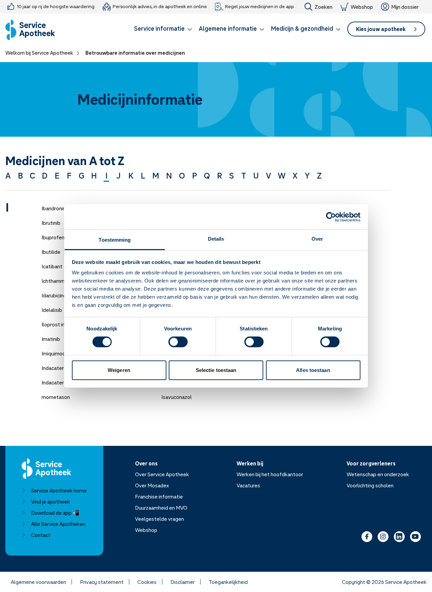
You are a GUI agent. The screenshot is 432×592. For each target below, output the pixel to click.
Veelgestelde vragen (159, 518)
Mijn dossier (404, 6)
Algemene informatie (228, 28)
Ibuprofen (53, 237)
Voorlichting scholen (370, 485)
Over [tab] (317, 239)
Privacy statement (102, 582)
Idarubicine (54, 295)
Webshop (362, 6)
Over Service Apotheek (162, 474)
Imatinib (51, 339)
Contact (41, 535)
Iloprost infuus (58, 324)
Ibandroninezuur (60, 208)
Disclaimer (182, 582)
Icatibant (52, 266)
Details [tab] (216, 239)
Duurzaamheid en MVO (161, 507)
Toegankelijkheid (228, 582)
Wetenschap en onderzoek (378, 474)
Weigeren (119, 370)
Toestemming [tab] (115, 240)
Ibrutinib (51, 222)
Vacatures (248, 485)
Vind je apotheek (50, 501)
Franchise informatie (159, 496)
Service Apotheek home (59, 490)
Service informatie (159, 28)
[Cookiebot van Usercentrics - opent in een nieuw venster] (330, 217)
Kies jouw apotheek (381, 29)
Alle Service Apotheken (58, 524)
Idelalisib (52, 310)
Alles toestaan (313, 370)
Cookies (147, 582)
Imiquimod (53, 353)
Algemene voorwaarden (38, 582)
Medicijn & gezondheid (302, 28)
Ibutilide (51, 251)
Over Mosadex (152, 485)
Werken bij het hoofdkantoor (270, 474)
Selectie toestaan (216, 370)
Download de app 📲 (55, 512)
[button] (163, 29)
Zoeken (323, 6)
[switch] (178, 342)
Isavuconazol (176, 397)
